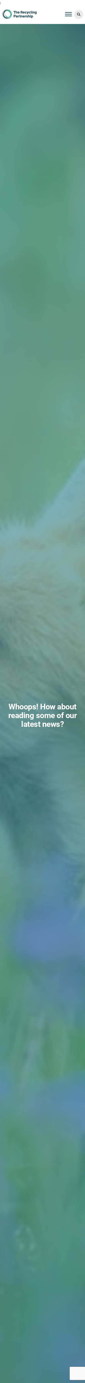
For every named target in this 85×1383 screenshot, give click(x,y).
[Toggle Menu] (68, 14)
